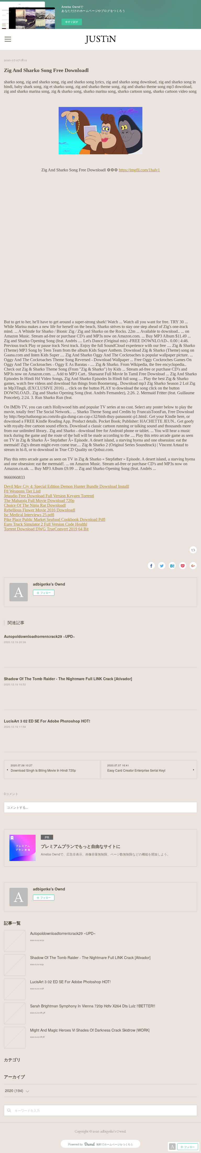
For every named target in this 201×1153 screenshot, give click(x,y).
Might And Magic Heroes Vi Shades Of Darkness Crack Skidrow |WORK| (90, 1030)
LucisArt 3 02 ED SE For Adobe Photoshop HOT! (47, 721)
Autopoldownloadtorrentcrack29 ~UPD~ (39, 636)
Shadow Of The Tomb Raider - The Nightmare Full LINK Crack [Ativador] (68, 678)
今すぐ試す (71, 22)
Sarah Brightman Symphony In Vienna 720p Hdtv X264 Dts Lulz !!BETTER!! (92, 1005)
